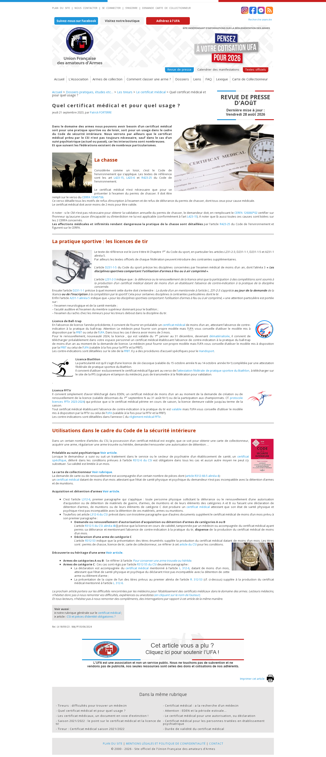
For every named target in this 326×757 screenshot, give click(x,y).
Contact (216, 743)
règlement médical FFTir (145, 417)
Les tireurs (124, 92)
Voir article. (109, 453)
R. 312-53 (196, 579)
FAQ (208, 79)
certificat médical (174, 325)
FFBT (79, 332)
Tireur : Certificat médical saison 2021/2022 (91, 729)
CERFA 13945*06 (92, 197)
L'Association (78, 79)
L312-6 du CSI (99, 514)
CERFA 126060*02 (245, 213)
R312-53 (90, 541)
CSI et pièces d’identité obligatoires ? (91, 616)
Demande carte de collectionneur (166, 8)
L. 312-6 (184, 568)
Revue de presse (179, 69)
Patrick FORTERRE (101, 112)
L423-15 (119, 178)
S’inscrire (131, 8)
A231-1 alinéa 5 (80, 298)
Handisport (206, 351)
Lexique (222, 79)
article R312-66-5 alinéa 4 (202, 476)
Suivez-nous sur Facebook (76, 21)
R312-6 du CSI (142, 460)
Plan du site (61, 8)
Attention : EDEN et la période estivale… (196, 711)
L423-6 (130, 178)
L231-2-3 (110, 279)
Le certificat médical (151, 92)
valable (177, 409)
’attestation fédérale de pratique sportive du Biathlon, (213, 371)
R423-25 (146, 178)
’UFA (101, 332)
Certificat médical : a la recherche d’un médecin (202, 705)
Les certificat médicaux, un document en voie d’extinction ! (103, 716)
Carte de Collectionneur (250, 79)
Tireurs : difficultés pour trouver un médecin (92, 705)
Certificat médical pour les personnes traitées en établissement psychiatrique (214, 722)
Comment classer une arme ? (149, 79)
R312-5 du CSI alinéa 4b (100, 526)
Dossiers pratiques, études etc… (89, 92)
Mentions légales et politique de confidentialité (166, 743)
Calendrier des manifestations (218, 69)
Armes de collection (107, 79)
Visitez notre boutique (122, 21)
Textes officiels (255, 69)
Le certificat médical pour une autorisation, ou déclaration (210, 716)
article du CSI (188, 544)
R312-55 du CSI (147, 564)
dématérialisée (219, 336)
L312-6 (86, 499)
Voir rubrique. (102, 472)
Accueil (59, 79)
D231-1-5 (111, 267)
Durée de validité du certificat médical (194, 729)
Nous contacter (86, 8)
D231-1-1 (78, 290)
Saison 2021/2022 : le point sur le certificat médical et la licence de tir (108, 722)
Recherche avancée (260, 19)
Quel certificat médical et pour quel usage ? (92, 711)
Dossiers (182, 79)
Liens (197, 79)
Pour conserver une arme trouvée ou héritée (162, 561)
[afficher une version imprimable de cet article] (270, 681)
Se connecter (111, 8)
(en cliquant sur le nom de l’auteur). (177, 595)
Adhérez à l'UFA (168, 21)
